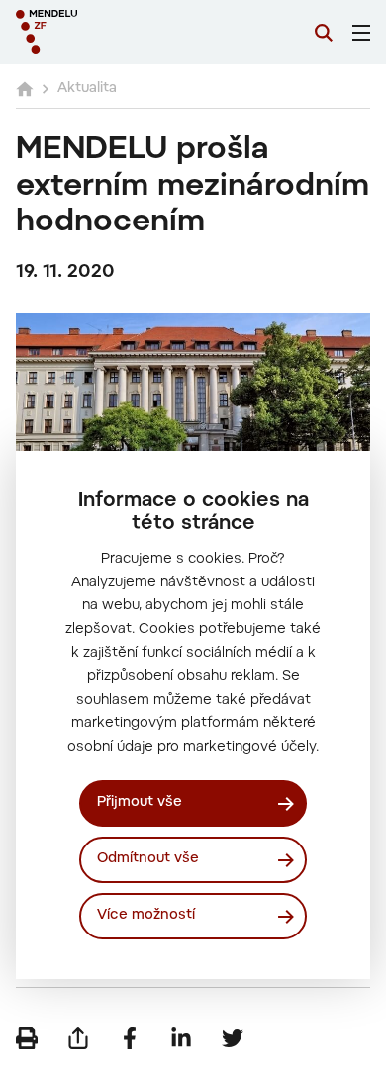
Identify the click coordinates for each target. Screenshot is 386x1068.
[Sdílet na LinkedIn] (181, 1038)
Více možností (146, 916)
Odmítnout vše (148, 859)
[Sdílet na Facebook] (130, 1038)
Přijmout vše (139, 803)
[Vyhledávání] (324, 33)
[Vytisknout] (27, 1038)
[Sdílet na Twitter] (232, 1038)
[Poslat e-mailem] (78, 1038)
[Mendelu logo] (115, 32)
